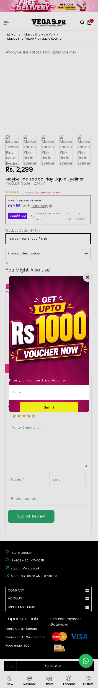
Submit (49, 407)
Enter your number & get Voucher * (39, 380)
